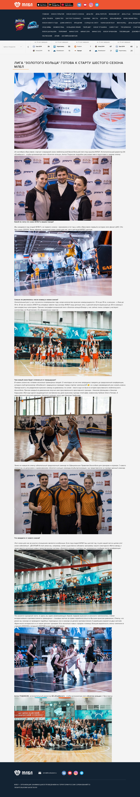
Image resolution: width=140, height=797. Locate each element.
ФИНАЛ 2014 (85, 32)
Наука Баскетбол (107, 23)
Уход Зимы (46, 27)
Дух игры (104, 18)
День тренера (47, 18)
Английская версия (69, 36)
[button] (28, 47)
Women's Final (58, 27)
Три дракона (126, 27)
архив (57, 36)
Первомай (63, 32)
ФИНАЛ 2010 (73, 32)
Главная (45, 14)
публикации (124, 32)
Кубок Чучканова (110, 32)
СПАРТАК (136, 27)
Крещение (78, 23)
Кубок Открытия (57, 14)
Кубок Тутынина (100, 27)
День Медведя (115, 18)
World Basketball (130, 18)
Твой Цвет (87, 27)
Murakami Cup (114, 14)
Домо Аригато (66, 23)
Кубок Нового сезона (75, 14)
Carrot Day (113, 27)
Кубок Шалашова (49, 32)
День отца (126, 14)
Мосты (95, 18)
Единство (59, 18)
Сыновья (86, 18)
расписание (47, 36)
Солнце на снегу (91, 23)
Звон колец (121, 23)
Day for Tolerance (73, 18)
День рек (89, 14)
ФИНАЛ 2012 (96, 32)
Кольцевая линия (74, 27)
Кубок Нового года (50, 23)
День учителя (101, 14)
